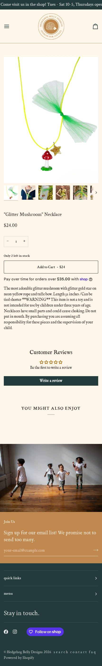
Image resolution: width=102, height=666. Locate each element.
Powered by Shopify (19, 657)
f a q (92, 652)
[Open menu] (11, 26)
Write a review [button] (51, 381)
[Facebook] (6, 632)
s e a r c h (61, 652)
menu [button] (8, 593)
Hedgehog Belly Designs (25, 652)
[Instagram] (15, 632)
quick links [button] (12, 578)
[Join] (94, 550)
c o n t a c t (78, 652)
